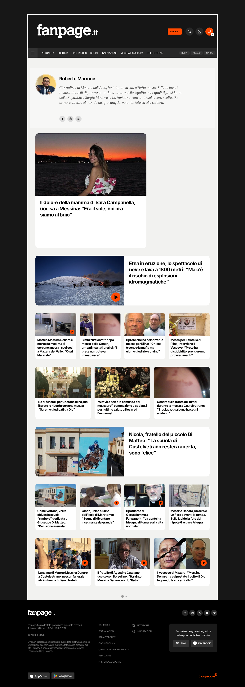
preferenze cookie (110, 661)
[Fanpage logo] (63, 31)
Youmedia (104, 625)
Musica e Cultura (132, 52)
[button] (39, 675)
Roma (184, 53)
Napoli (209, 53)
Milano (197, 53)
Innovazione (109, 52)
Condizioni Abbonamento (114, 649)
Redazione (105, 655)
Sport (94, 52)
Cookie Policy (107, 643)
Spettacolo (79, 52)
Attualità (48, 52)
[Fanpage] (41, 613)
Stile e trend (155, 52)
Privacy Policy (107, 637)
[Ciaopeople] (208, 677)
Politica (63, 52)
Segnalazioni (106, 631)
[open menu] (33, 53)
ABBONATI (174, 31)
